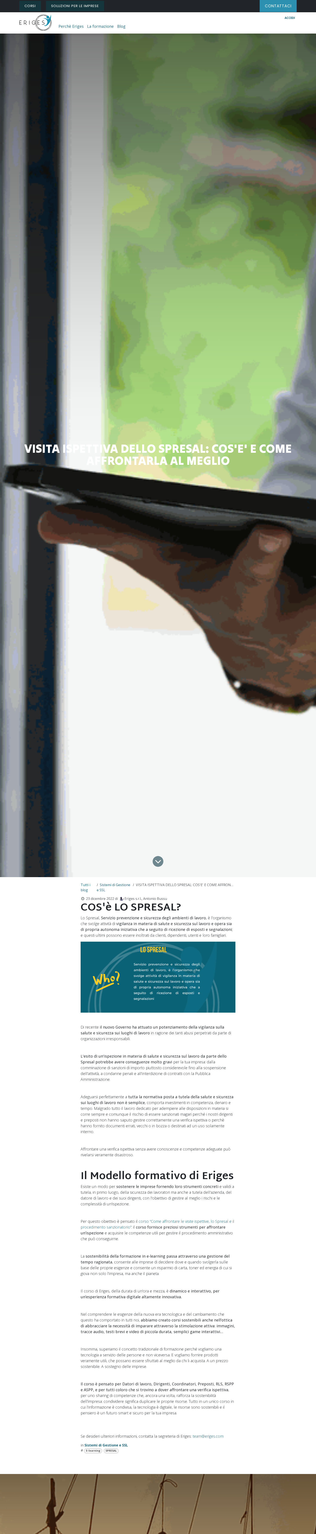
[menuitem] (71, 26)
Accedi (290, 18)
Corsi (30, 5)
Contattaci (278, 6)
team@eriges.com (208, 1436)
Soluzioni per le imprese (75, 5)
